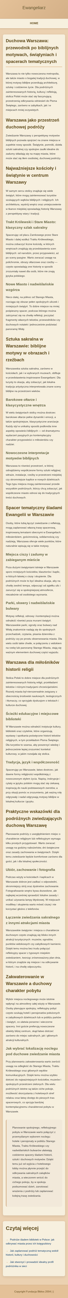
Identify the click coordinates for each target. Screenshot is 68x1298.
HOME (34, 23)
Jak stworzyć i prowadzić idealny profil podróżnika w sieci (29, 1263)
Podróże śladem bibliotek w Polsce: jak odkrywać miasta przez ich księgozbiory (30, 1241)
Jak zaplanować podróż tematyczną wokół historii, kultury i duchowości (32, 1252)
